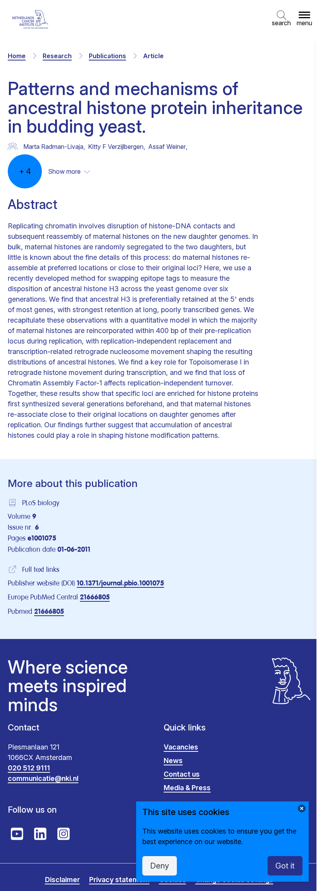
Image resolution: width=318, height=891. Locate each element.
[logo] (30, 19)
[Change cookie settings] (302, 808)
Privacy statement (119, 879)
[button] (281, 19)
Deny (159, 865)
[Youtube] (17, 834)
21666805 (95, 597)
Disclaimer (62, 879)
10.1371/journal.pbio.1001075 (120, 583)
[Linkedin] (40, 834)
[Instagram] (63, 834)
